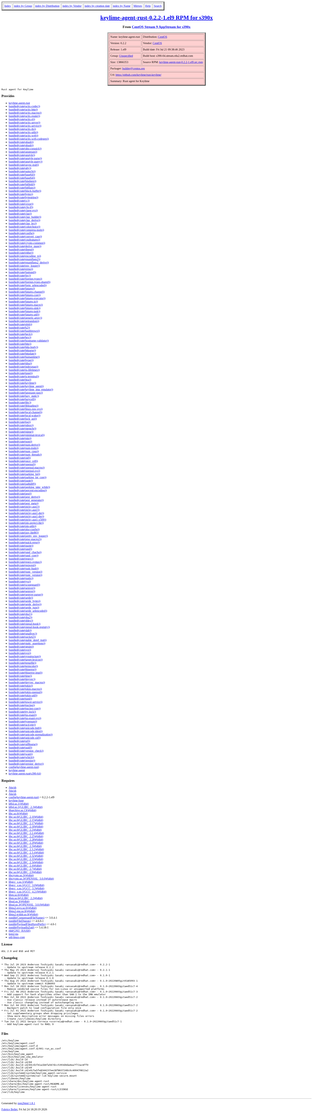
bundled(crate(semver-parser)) (26, 594)
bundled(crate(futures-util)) (24, 314)
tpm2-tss (13, 934)
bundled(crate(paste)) (21, 480)
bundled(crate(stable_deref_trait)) (28, 640)
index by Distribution (47, 5)
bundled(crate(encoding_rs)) (25, 256)
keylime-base (16, 800)
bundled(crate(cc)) (19, 200)
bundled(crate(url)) (19, 741)
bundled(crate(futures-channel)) (27, 291)
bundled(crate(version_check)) (26, 750)
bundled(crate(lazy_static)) (24, 395)
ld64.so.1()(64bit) (19, 803)
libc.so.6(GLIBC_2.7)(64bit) (25, 868)
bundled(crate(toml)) (20, 698)
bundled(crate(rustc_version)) (25, 571)
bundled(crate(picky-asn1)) (24, 506)
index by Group (23, 5)
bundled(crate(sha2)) (20, 617)
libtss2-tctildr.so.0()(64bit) (23, 914)
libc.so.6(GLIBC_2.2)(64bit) (25, 829)
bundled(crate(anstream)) (23, 151)
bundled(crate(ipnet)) (21, 373)
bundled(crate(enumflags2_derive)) (29, 262)
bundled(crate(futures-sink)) (24, 308)
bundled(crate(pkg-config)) (24, 529)
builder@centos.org (133, 68)
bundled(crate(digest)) (21, 249)
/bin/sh (12, 787)
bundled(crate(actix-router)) (24, 116)
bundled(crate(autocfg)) (22, 171)
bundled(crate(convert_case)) (25, 236)
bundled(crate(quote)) (21, 545)
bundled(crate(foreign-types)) (25, 278)
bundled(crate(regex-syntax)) (25, 562)
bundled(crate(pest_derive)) (24, 496)
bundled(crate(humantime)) (24, 356)
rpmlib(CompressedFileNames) (26, 917)
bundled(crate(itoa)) (20, 379)
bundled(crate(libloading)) (23, 405)
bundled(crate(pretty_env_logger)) (28, 535)
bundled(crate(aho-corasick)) (25, 148)
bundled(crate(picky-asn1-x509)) (27, 519)
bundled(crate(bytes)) (21, 194)
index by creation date (97, 5)
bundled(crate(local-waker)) (24, 415)
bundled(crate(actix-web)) (23, 135)
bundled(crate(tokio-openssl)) (25, 692)
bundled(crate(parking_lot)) (24, 474)
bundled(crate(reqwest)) (22, 565)
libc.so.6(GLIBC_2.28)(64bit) (26, 839)
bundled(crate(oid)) (20, 457)
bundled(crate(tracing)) (22, 705)
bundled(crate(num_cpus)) (24, 451)
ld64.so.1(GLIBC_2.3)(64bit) (26, 807)
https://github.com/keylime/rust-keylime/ (138, 74)
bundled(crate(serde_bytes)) (24, 601)
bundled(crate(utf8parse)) (23, 744)
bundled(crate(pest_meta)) (23, 503)
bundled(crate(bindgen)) (22, 181)
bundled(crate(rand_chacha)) (25, 552)
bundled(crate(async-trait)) (24, 164)
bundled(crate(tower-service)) (25, 701)
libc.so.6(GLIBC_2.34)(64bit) (26, 862)
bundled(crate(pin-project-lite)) (26, 522)
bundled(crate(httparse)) (22, 350)
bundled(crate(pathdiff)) (22, 483)
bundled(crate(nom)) (20, 441)
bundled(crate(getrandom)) (24, 321)
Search (158, 5)
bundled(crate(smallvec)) (23, 633)
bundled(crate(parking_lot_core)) (27, 477)
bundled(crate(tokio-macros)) (25, 688)
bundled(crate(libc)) (20, 402)
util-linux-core (17, 937)
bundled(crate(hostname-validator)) (29, 340)
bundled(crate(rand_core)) (23, 555)
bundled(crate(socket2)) (22, 636)
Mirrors (137, 5)
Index (7, 5)
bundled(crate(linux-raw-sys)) (26, 409)
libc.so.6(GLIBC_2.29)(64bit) (26, 842)
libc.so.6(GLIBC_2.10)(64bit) (26, 816)
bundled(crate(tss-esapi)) (23, 715)
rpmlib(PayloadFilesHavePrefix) (27, 924)
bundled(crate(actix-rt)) (22, 119)
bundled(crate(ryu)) (20, 581)
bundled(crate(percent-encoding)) (28, 490)
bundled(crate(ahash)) (21, 142)
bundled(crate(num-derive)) (24, 444)
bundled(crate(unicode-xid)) (25, 737)
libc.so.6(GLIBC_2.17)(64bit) (26, 823)
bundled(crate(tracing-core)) (25, 708)
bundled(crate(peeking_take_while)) (29, 487)
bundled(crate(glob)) (20, 324)
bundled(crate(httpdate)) (22, 353)
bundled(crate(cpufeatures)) (24, 239)
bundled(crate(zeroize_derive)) (26, 763)
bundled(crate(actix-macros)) (25, 112)
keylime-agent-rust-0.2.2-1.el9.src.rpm (181, 62)
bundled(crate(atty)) (20, 168)
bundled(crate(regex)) (21, 558)
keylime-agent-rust (19, 103)
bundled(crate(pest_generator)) (26, 500)
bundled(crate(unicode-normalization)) (31, 734)
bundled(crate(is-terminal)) (24, 376)
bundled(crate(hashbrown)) (24, 330)
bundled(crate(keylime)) (22, 382)
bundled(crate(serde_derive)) (25, 604)
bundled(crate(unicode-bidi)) (25, 728)
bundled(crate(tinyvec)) (22, 679)
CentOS (162, 36)
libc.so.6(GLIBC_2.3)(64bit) (25, 846)
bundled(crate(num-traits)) (23, 448)
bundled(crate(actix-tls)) (22, 129)
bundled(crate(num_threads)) (25, 454)
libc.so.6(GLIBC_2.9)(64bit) (25, 872)
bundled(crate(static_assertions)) (27, 643)
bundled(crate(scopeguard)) (24, 584)
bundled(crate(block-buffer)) (25, 190)
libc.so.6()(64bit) (18, 813)
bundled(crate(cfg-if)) (21, 207)
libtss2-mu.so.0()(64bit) (22, 911)
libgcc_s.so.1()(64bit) (21, 881)
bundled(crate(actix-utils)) (23, 132)
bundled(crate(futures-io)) (23, 301)
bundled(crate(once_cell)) (23, 461)
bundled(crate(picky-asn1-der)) (26, 513)
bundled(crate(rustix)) (21, 578)
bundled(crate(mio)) (20, 438)
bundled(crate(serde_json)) (24, 607)
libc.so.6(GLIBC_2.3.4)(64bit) (26, 852)
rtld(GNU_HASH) (19, 930)
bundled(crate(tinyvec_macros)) (27, 682)
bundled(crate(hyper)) (21, 360)
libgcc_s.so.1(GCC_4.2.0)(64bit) (27, 891)
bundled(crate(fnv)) (20, 275)
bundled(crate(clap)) (20, 213)
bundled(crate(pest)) (20, 493)
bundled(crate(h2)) (19, 327)
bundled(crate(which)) (21, 757)
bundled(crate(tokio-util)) (23, 695)
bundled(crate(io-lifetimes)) (24, 369)
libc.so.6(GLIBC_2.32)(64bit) (26, 855)
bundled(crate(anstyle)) (22, 155)
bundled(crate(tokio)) (21, 685)
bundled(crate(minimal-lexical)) (27, 435)
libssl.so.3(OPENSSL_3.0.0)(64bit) (29, 904)
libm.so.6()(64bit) (19, 894)
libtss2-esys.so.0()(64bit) (23, 907)
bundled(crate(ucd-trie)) (22, 724)
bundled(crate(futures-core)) (25, 295)
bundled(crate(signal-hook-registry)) (29, 627)
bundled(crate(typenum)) (23, 721)
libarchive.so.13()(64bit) (22, 810)
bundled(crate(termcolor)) (23, 666)
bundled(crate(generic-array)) (25, 317)
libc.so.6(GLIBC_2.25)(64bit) (26, 836)
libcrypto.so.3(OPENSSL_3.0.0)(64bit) (31, 878)
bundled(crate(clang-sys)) (23, 210)
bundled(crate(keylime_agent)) (26, 386)
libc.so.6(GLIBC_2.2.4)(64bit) (26, 833)
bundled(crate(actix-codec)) (24, 106)
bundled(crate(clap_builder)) (25, 216)
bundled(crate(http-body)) (23, 347)
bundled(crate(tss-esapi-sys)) (25, 718)
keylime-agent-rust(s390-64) (25, 773)
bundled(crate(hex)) (20, 337)
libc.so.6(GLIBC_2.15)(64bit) (26, 820)
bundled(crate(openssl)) (22, 464)
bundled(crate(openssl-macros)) (27, 467)
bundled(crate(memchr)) (22, 428)
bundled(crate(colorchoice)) (24, 226)
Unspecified (126, 55)
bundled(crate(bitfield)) (22, 184)
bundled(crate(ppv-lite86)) (24, 532)
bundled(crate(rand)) (20, 548)
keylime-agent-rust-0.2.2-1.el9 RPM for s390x (156, 17)
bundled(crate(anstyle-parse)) (25, 158)
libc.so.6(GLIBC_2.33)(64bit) (26, 859)
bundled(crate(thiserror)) (22, 669)
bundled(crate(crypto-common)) (27, 243)
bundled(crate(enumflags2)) (24, 259)
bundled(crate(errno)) (21, 269)
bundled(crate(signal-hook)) (24, 623)
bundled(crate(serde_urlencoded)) (28, 610)
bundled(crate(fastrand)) (22, 272)
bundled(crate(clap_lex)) (23, 223)
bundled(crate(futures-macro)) (26, 304)
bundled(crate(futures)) (22, 288)
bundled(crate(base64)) (22, 174)
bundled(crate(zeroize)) (22, 760)
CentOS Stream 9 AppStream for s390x (161, 27)
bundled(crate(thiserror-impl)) (25, 672)
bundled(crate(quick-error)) (24, 542)
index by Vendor (72, 5)
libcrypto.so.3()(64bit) (21, 875)
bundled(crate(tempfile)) (22, 662)
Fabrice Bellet (9, 1109)
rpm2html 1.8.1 (26, 1103)
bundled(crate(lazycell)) (22, 399)
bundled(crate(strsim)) (21, 646)
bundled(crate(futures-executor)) (27, 298)
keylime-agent (17, 770)
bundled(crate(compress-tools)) (26, 229)
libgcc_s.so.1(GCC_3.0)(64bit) (26, 885)
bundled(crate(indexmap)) (23, 366)
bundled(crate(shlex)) (21, 620)
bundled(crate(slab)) (20, 630)
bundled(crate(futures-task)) (24, 311)
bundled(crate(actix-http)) (23, 109)
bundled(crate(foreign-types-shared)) (29, 282)
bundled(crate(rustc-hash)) (24, 568)
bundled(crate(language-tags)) (26, 392)
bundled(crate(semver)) (22, 588)
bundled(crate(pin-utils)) (22, 526)
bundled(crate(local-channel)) (25, 412)
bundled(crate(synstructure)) (25, 656)
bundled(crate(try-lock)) (22, 711)
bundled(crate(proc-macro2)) (25, 539)
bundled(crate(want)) (21, 754)
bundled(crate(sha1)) (20, 614)
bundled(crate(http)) (20, 343)
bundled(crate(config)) (21, 233)
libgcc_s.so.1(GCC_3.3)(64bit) (26, 888)
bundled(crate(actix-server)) (24, 122)
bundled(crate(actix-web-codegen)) (29, 138)
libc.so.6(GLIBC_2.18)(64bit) (26, 826)
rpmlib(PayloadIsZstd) (21, 927)
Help (148, 5)
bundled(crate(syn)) (20, 649)
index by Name (121, 5)
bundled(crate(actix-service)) (25, 125)
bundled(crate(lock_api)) (23, 418)
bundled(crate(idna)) (20, 363)
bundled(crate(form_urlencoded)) (28, 285)
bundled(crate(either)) (21, 252)
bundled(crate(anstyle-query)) (25, 161)
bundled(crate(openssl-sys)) (24, 470)
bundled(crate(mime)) (21, 431)
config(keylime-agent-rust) (24, 767)
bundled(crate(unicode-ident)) (26, 731)
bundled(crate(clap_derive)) (24, 220)
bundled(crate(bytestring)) (23, 197)
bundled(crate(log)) (20, 422)
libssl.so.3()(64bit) (19, 901)
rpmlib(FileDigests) (20, 920)
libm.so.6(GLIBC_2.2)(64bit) (26, 898)
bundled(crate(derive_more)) (25, 246)
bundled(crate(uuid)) (20, 747)
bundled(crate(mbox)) (21, 425)
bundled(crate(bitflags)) (22, 187)
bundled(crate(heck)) (20, 334)
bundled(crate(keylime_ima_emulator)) (31, 389)
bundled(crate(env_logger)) (24, 265)
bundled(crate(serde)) (21, 597)
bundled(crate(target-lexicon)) (26, 659)
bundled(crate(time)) (20, 675)
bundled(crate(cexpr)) (21, 203)
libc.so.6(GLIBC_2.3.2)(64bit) (26, 849)
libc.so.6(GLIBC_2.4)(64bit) (25, 865)
